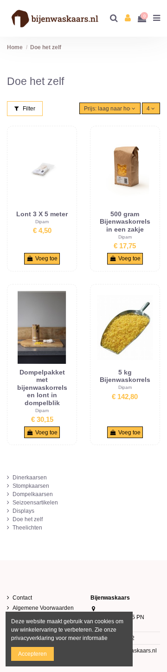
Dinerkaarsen (30, 477)
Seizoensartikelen (35, 502)
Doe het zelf (28, 519)
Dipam (42, 221)
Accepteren (32, 654)
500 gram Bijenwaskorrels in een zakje (125, 221)
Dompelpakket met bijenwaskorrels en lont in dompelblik (42, 387)
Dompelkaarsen (33, 494)
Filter (28, 108)
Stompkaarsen (31, 486)
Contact (22, 597)
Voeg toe (46, 258)
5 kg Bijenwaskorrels (125, 376)
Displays (23, 511)
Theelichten (27, 527)
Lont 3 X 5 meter (42, 214)
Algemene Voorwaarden (43, 608)
